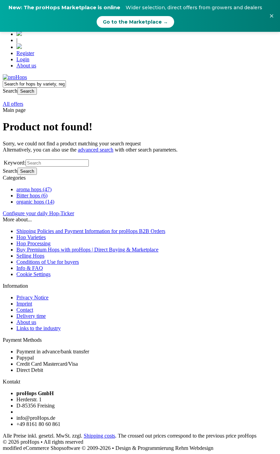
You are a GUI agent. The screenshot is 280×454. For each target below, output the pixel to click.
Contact (24, 310)
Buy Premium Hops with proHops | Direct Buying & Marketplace (87, 249)
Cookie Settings (33, 274)
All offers (13, 104)
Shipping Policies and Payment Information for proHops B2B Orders (90, 231)
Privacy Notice (32, 297)
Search (27, 91)
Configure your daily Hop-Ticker (38, 213)
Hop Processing (33, 243)
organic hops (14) (35, 202)
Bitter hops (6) (31, 195)
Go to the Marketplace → (135, 22)
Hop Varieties (31, 237)
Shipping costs (99, 436)
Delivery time (31, 316)
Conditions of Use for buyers (47, 262)
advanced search (95, 150)
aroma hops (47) (34, 189)
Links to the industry (38, 328)
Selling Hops (30, 256)
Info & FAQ (29, 268)
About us (26, 65)
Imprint (24, 304)
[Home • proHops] (15, 77)
